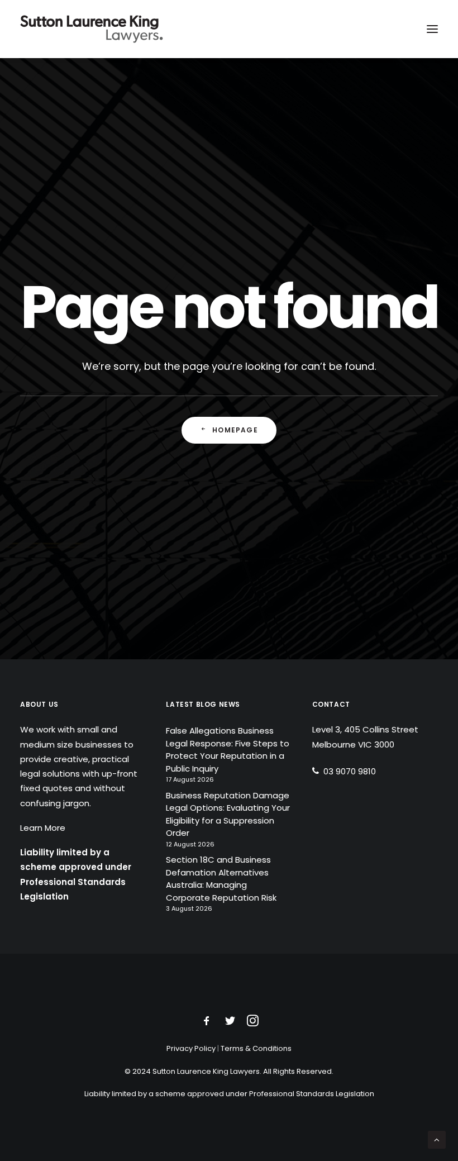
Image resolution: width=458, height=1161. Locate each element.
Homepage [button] (235, 430)
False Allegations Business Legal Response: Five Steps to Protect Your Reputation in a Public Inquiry (227, 749)
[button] (432, 29)
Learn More (42, 828)
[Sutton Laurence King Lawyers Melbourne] (91, 29)
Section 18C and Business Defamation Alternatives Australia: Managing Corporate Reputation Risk (221, 878)
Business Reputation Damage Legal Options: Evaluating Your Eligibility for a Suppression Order (228, 814)
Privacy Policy (191, 1048)
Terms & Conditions (256, 1048)
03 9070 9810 (349, 771)
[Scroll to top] (437, 1139)
